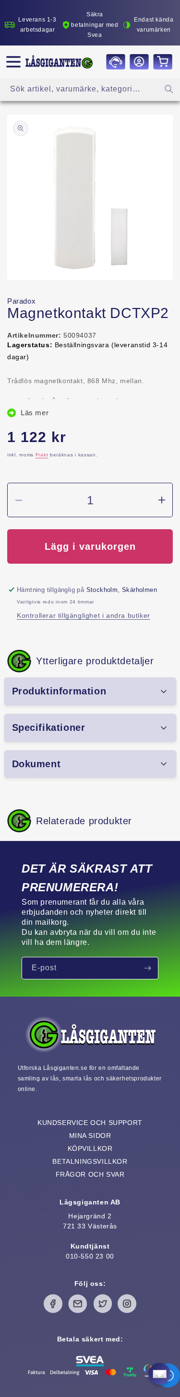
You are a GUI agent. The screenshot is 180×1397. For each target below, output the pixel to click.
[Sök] (169, 89)
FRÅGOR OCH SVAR (90, 1174)
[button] (13, 61)
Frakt (42, 454)
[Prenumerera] (147, 968)
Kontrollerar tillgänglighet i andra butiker (83, 615)
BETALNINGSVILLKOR (89, 1161)
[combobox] (90, 89)
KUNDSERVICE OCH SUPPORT (90, 1122)
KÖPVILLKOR (90, 1148)
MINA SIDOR (90, 1135)
